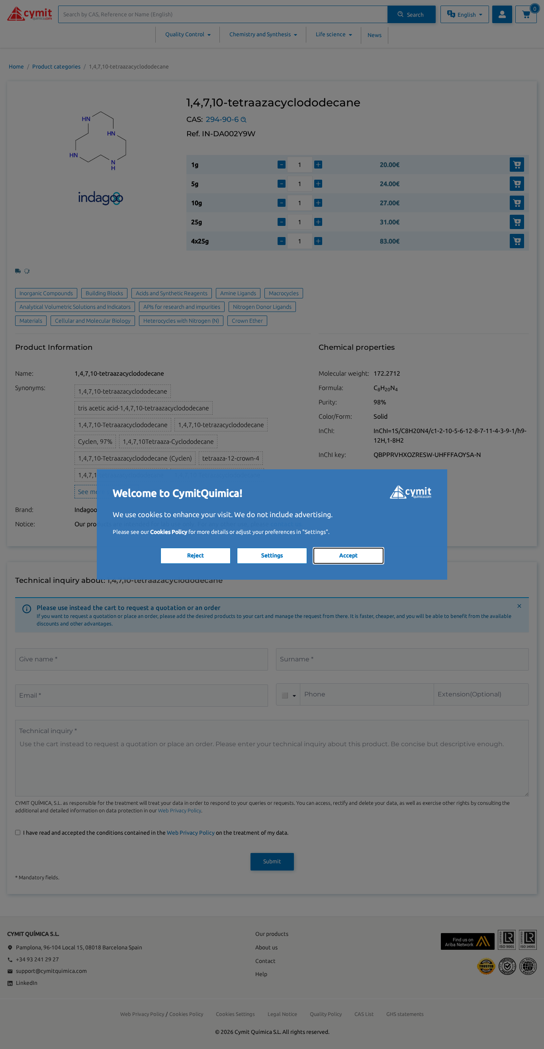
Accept (348, 555)
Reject (195, 555)
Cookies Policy (168, 532)
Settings (272, 555)
